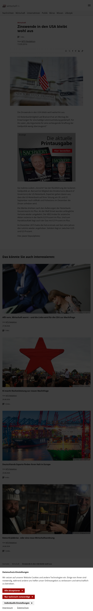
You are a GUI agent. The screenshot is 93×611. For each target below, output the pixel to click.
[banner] (46, 305)
